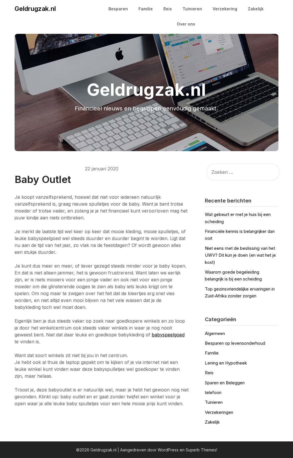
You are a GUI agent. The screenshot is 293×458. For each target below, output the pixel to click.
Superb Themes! (201, 449)
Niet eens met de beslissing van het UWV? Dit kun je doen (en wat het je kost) (240, 255)
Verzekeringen (219, 412)
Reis (167, 8)
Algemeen (215, 333)
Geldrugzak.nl (35, 8)
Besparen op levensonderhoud (235, 343)
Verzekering (225, 8)
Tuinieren (192, 8)
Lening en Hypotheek (226, 363)
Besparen (118, 8)
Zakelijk (256, 8)
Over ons (186, 24)
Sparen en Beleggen (225, 382)
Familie (145, 8)
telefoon (213, 392)
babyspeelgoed (168, 335)
